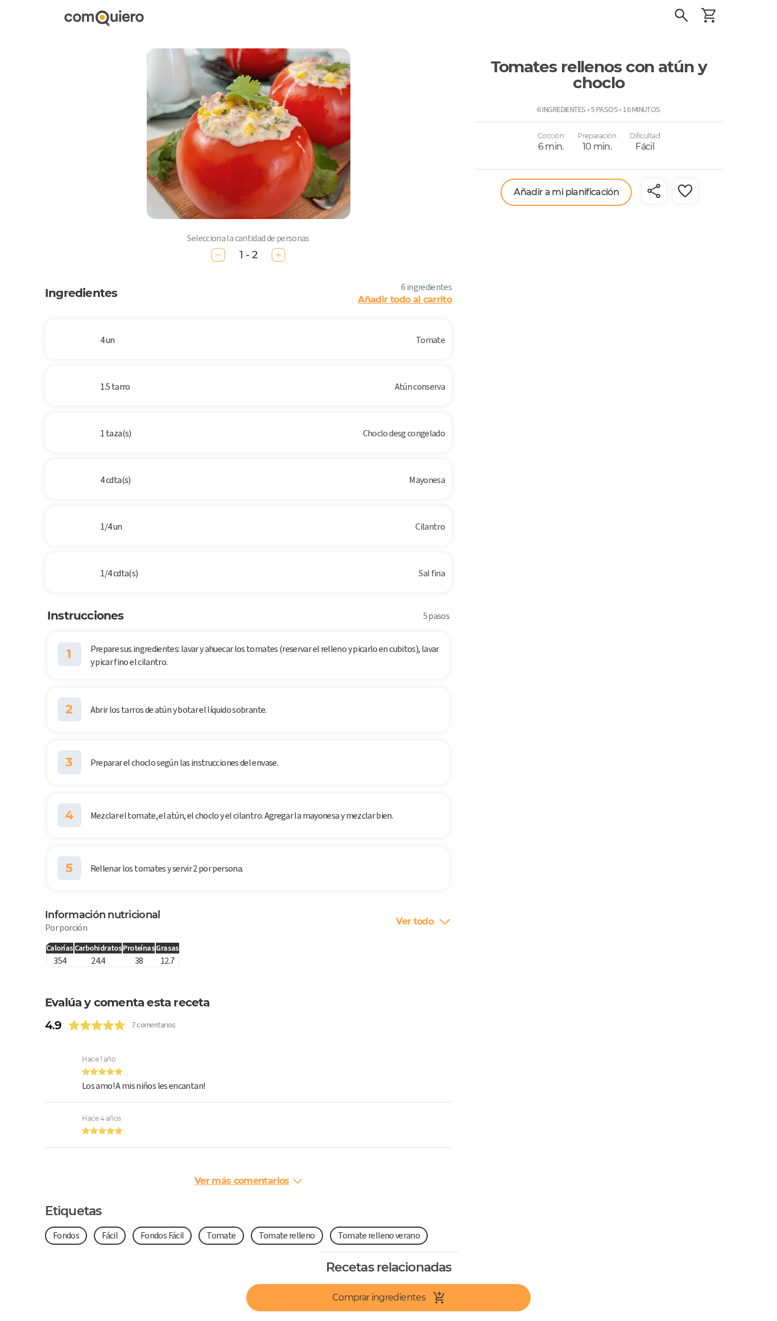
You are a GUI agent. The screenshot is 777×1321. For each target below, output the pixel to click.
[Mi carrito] (709, 17)
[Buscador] (681, 17)
